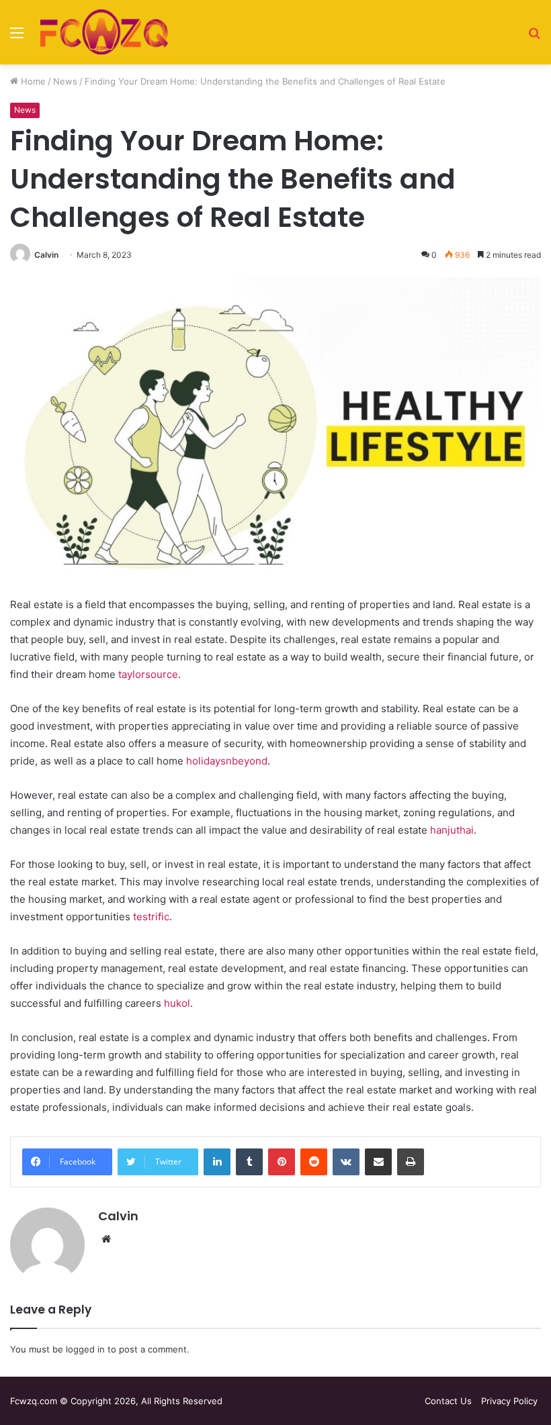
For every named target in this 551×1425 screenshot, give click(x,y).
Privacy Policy (509, 1400)
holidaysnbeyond (226, 760)
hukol (177, 1003)
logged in (85, 1349)
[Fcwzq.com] (104, 32)
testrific (151, 916)
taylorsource (148, 674)
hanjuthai (452, 830)
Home (32, 81)
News (65, 81)
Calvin (46, 255)
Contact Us (448, 1400)
